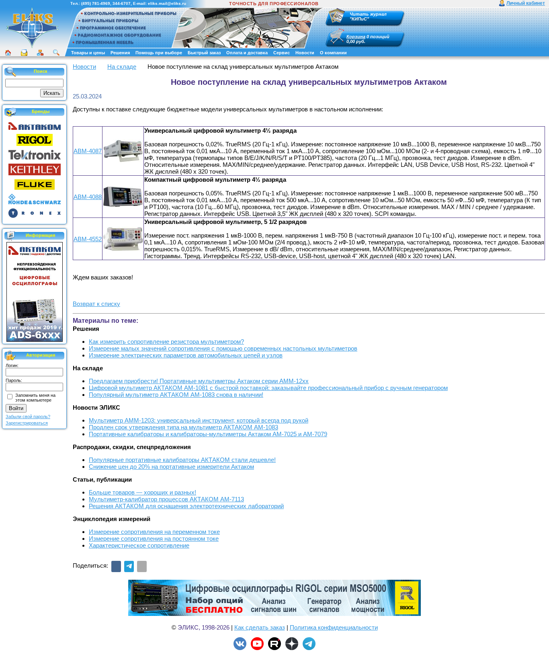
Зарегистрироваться (27, 423)
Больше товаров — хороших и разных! (142, 492)
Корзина (355, 36)
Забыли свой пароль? (28, 416)
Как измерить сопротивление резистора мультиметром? (166, 341)
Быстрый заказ (204, 52)
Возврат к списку (96, 303)
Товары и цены (88, 52)
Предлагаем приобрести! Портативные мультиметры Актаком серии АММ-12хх (199, 381)
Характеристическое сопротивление (139, 545)
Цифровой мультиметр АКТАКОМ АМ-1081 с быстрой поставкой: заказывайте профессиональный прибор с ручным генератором (268, 387)
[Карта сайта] (40, 52)
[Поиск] (56, 52)
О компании (333, 52)
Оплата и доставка (247, 52)
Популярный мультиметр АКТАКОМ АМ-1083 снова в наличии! (176, 394)
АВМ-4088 (88, 196)
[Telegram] (129, 566)
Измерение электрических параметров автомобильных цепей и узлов (186, 355)
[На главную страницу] (32, 47)
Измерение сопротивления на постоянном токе (154, 538)
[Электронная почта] (142, 566)
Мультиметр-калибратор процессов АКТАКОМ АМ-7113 (166, 499)
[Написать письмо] (24, 52)
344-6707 (122, 3)
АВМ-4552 (88, 239)
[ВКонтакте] (116, 566)
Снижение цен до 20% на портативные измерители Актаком (171, 466)
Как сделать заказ (259, 627)
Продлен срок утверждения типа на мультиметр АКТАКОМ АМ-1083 (183, 427)
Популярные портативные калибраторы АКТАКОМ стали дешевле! (182, 459)
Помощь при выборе (158, 52)
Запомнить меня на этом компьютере (35, 397)
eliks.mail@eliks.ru (167, 3)
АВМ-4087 (88, 151)
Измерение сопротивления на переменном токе (154, 531)
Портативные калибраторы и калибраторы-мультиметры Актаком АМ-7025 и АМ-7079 (208, 434)
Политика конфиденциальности (334, 627)
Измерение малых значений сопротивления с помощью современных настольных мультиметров (223, 348)
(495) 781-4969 (95, 3)
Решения (120, 52)
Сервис (281, 52)
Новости (304, 52)
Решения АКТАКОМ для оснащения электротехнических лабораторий (186, 506)
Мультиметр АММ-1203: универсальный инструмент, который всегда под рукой (198, 420)
